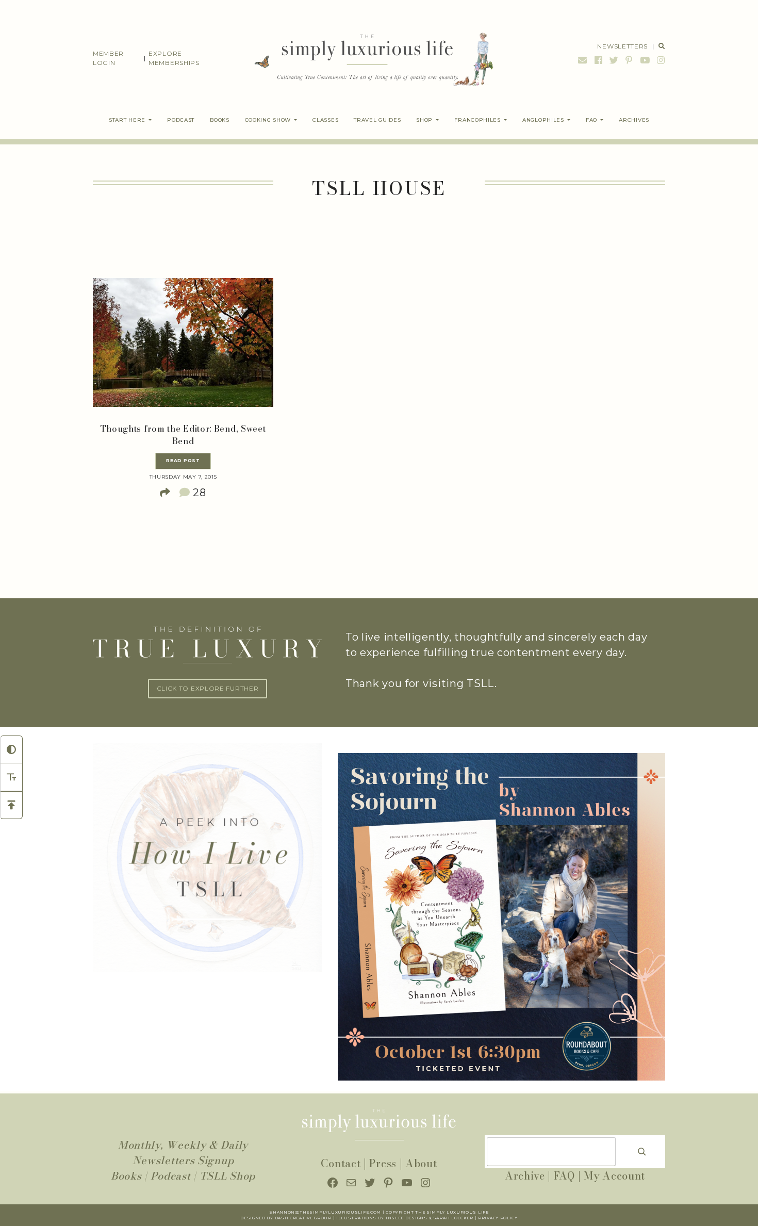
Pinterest (629, 60)
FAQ (564, 1176)
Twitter (614, 60)
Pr (481, 1218)
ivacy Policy (501, 1218)
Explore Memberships (174, 58)
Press (383, 1163)
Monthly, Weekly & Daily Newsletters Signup (183, 1152)
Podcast (171, 1176)
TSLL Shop (227, 1176)
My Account (614, 1176)
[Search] (642, 1151)
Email (582, 60)
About (421, 1163)
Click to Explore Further (208, 688)
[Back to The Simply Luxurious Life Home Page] (366, 58)
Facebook (598, 60)
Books (126, 1176)
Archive (525, 1176)
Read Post (183, 460)
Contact (340, 1163)
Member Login (108, 58)
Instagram (659, 60)
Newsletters (622, 46)
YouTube (645, 60)
